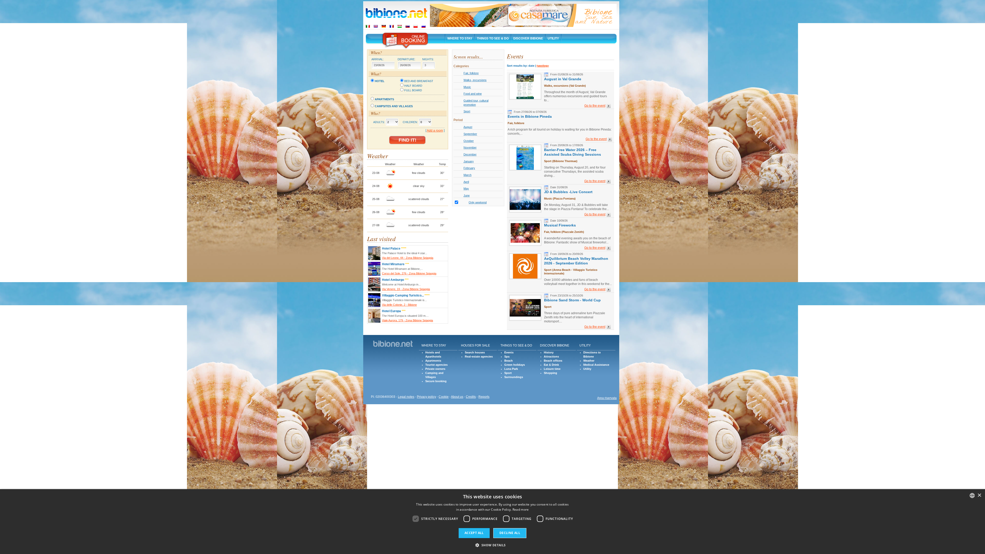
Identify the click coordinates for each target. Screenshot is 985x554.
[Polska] (415, 26)
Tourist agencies (436, 364)
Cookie (444, 397)
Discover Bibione (528, 38)
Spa (506, 356)
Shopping (550, 372)
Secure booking (436, 381)
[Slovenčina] (408, 26)
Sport (508, 372)
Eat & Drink (551, 364)
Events (509, 352)
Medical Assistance (596, 364)
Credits (471, 397)
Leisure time (552, 368)
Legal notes (406, 397)
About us (457, 397)
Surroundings (513, 377)
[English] (376, 26)
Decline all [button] (509, 533)
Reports (483, 397)
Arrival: (377, 59)
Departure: (406, 59)
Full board (413, 90)
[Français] (392, 26)
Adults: (379, 122)
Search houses (475, 352)
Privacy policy (426, 397)
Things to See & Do (493, 38)
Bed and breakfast (418, 81)
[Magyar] (400, 26)
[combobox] (972, 495)
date (531, 65)
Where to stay (459, 38)
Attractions (551, 356)
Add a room (435, 130)
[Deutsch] (384, 26)
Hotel (380, 81)
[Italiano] (368, 26)
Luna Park (511, 368)
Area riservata (607, 398)
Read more (521, 509)
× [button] (979, 495)
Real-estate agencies (479, 356)
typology (543, 65)
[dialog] (492, 521)
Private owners (435, 368)
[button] (492, 545)
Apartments (384, 99)
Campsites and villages (394, 106)
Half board (413, 85)
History (549, 352)
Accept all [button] (474, 533)
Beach (508, 360)
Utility (553, 38)
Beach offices (553, 360)
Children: (410, 122)
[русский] (423, 26)
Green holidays (514, 364)
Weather (588, 360)
